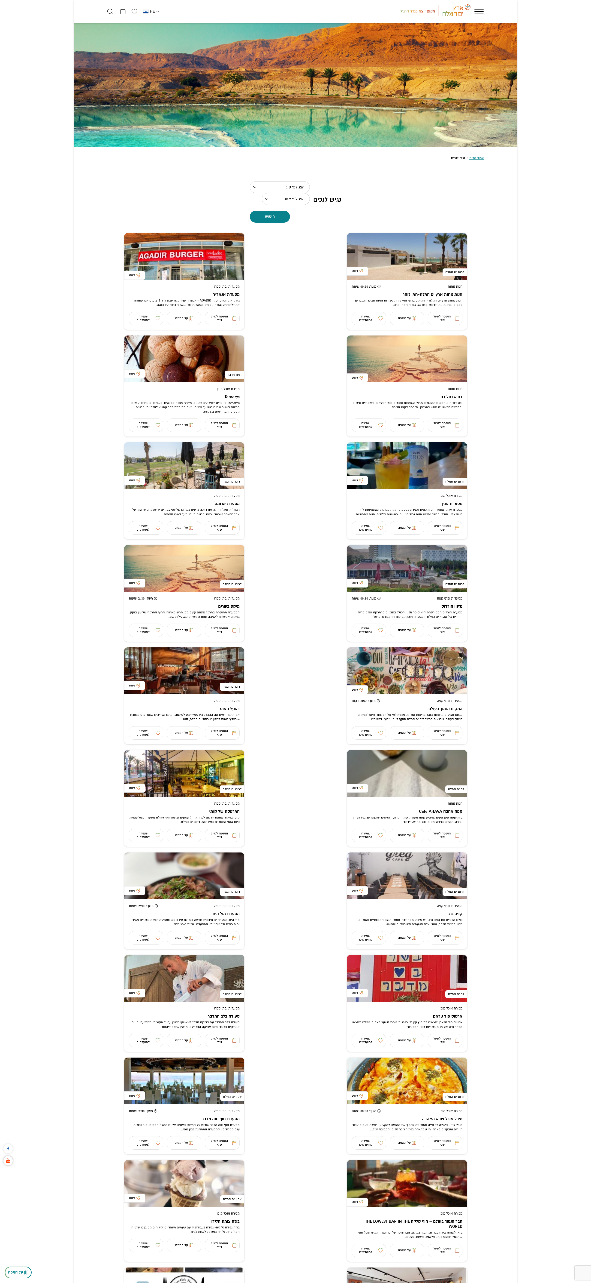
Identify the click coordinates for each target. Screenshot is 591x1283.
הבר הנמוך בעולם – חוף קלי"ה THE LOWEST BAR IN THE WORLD (413, 1224)
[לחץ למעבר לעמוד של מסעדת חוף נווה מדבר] (184, 1081)
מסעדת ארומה (227, 503)
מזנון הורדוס (451, 606)
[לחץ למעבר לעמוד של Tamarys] (184, 358)
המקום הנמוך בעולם (445, 708)
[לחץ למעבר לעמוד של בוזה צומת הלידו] (184, 1183)
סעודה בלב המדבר (224, 1016)
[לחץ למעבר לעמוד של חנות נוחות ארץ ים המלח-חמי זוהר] (407, 256)
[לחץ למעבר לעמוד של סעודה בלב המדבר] (184, 978)
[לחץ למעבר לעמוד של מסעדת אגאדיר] (184, 256)
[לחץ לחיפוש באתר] (110, 11)
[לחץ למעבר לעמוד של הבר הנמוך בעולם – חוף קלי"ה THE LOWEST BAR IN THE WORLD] (407, 1183)
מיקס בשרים (229, 606)
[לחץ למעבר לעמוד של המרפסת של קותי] (184, 773)
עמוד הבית (476, 158)
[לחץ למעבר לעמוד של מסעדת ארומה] (184, 465)
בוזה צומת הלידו (225, 1221)
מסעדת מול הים (226, 914)
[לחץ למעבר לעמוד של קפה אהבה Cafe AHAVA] (407, 773)
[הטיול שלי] (123, 11)
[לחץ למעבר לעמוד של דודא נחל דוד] (407, 358)
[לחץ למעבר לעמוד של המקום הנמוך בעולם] (407, 670)
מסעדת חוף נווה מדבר (221, 1119)
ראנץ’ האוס (230, 708)
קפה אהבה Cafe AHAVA (440, 811)
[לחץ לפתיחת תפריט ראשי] (479, 11)
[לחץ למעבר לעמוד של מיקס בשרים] (184, 568)
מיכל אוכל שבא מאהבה (442, 1119)
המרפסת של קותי (224, 811)
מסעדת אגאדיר (226, 294)
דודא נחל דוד (451, 397)
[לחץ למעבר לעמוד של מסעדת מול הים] (184, 875)
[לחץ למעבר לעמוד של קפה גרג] (407, 875)
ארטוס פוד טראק (447, 1016)
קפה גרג (455, 914)
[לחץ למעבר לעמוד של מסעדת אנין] (407, 465)
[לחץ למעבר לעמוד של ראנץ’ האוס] (184, 670)
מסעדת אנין (452, 503)
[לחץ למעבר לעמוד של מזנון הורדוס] (407, 568)
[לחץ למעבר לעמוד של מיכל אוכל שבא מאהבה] (407, 1081)
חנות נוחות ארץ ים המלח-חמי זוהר (432, 294)
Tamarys (232, 397)
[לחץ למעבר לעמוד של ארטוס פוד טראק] (407, 978)
